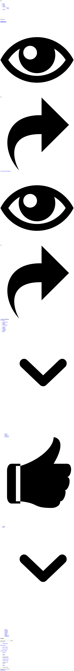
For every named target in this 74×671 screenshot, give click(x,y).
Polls (6, 434)
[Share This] (37, 170)
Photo (4, 327)
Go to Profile (2, 320)
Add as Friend (3, 171)
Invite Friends (2, 641)
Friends (4, 326)
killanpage (3, 21)
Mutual (5, 650)
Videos (4, 328)
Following (7, 436)
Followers (7, 435)
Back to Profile (5, 643)
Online (3, 650)
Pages (6, 433)
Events (4, 330)
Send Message (8, 171)
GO (11, 640)
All (1, 650)
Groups (4, 329)
